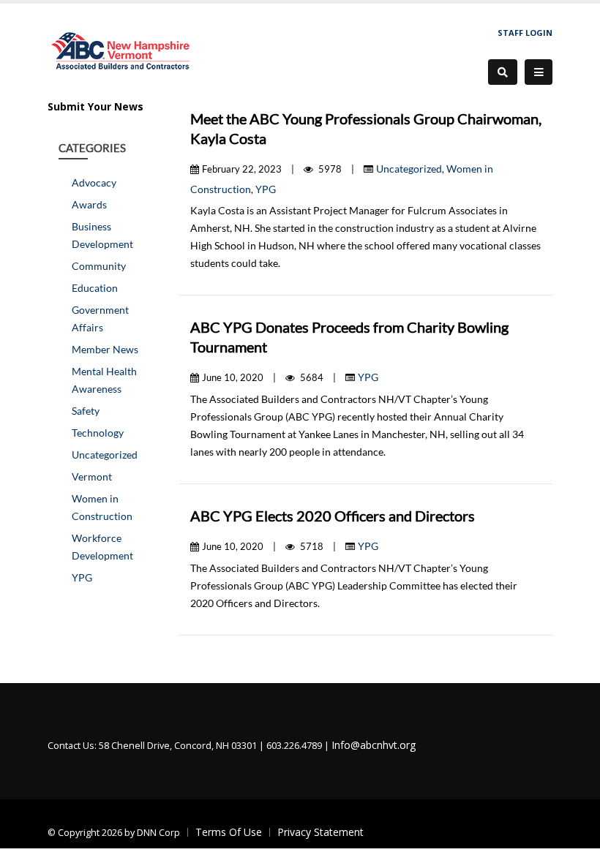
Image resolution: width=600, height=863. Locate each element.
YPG (82, 577)
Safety (86, 410)
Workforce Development (102, 547)
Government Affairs (100, 318)
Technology (98, 432)
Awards (89, 204)
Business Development (102, 235)
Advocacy (94, 182)
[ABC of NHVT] (121, 49)
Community (99, 266)
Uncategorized (105, 454)
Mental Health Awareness (104, 380)
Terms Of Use (228, 832)
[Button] (538, 72)
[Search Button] (502, 72)
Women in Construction (102, 507)
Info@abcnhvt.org (373, 745)
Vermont (92, 476)
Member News (105, 349)
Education (95, 288)
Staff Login (525, 32)
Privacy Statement (320, 832)
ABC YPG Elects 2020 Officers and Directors (332, 515)
